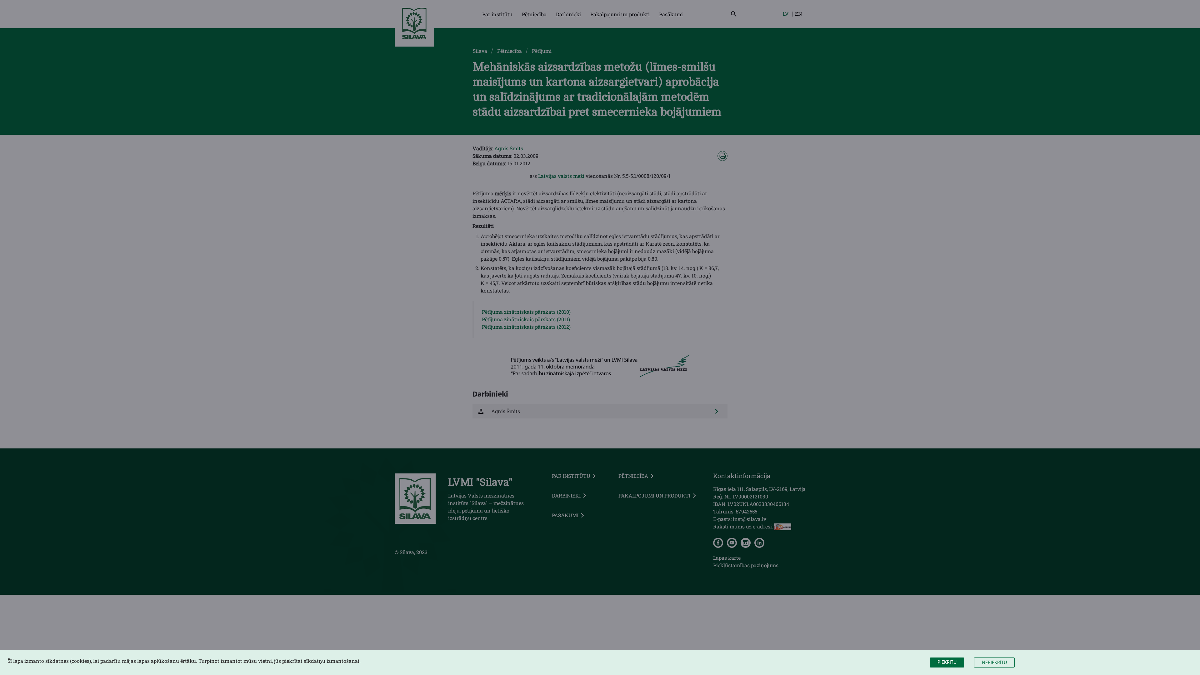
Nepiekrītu (994, 663)
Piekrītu (947, 662)
